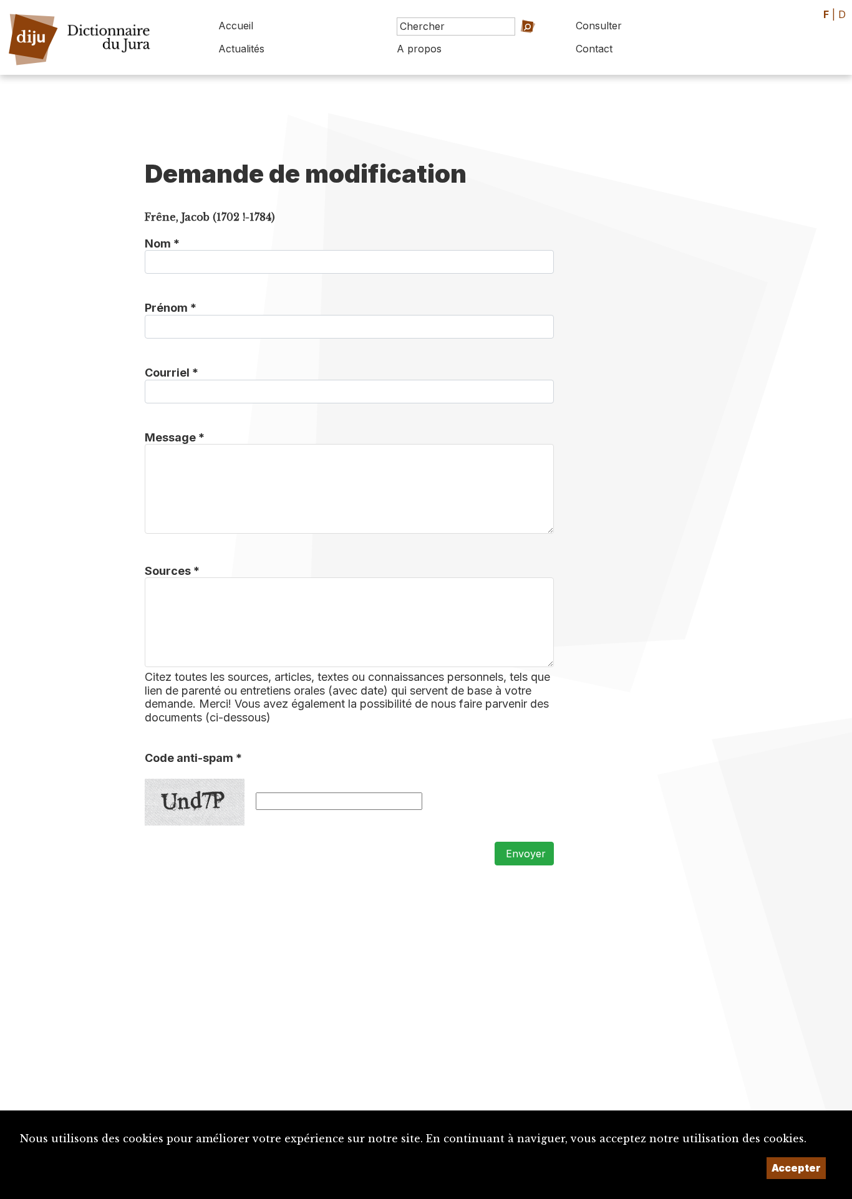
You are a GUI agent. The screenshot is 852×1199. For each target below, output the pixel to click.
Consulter (599, 25)
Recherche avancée (508, 44)
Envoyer (524, 853)
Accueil (235, 25)
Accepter (796, 1168)
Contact (594, 48)
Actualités (241, 48)
